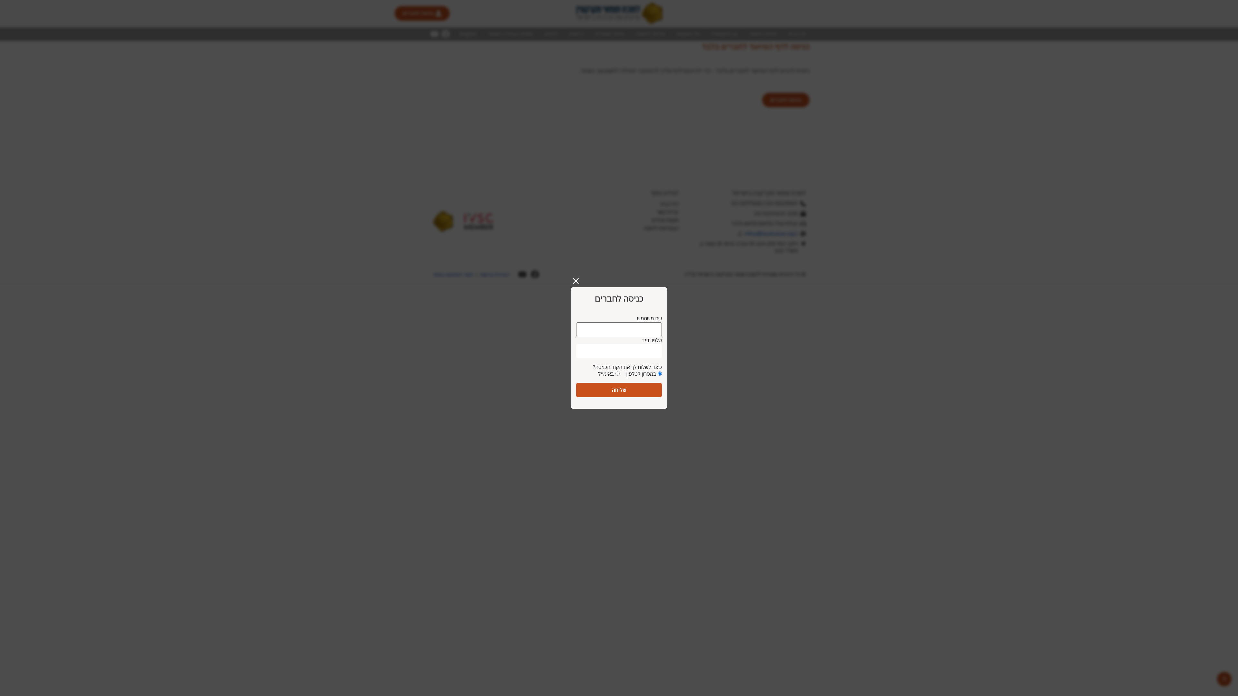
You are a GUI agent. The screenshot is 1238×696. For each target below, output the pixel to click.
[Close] (578, 278)
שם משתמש (649, 318)
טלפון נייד (652, 340)
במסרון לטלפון (641, 374)
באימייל (606, 374)
